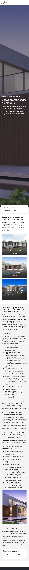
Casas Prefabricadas (10, 96)
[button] (26, 2)
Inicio (3, 96)
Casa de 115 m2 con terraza (14, 269)
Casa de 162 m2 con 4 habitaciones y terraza (14, 246)
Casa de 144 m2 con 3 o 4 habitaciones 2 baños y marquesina (14, 291)
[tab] (14, 555)
